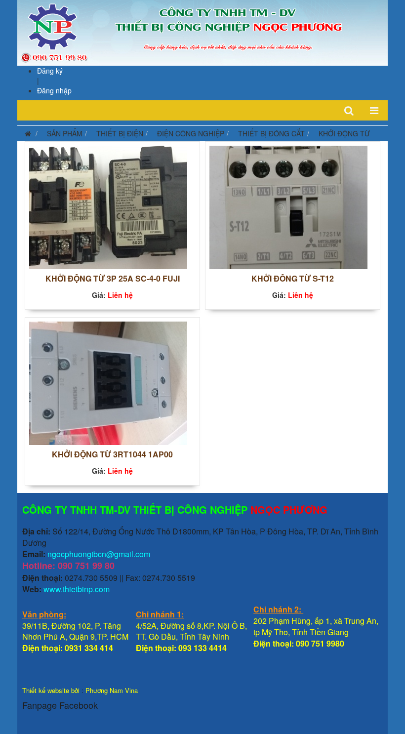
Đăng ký (50, 71)
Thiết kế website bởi (51, 690)
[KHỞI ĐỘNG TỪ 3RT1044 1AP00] (108, 382)
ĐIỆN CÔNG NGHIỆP (190, 133)
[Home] (202, 32)
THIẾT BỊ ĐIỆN (119, 133)
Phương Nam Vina (111, 690)
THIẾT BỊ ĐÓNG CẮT (271, 133)
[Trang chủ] (25, 133)
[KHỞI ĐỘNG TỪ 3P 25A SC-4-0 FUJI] (108, 206)
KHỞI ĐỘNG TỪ (344, 133)
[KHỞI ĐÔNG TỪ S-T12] (288, 206)
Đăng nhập (54, 90)
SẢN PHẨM (64, 133)
